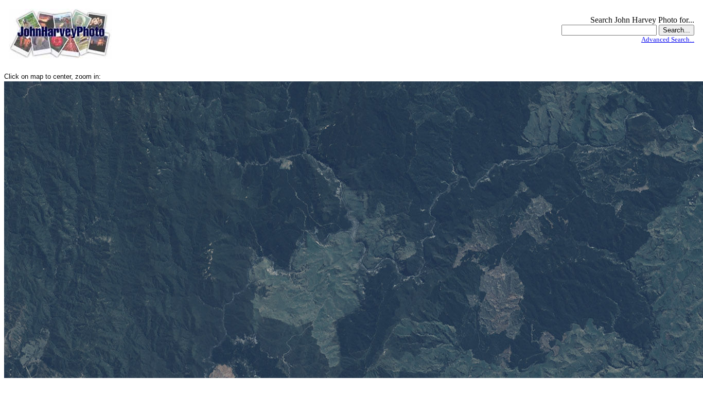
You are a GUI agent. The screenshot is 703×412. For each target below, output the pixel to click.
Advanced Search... (667, 39)
